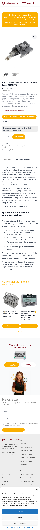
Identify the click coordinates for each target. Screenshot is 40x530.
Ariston (12, 150)
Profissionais (6, 485)
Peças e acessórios (26, 454)
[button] (37, 490)
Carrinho (5, 478)
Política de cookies (12, 527)
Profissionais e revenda (27, 458)
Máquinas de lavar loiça (16, 146)
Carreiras (23, 444)
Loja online (5, 471)
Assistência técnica (26, 447)
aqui (15, 269)
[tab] (7, 159)
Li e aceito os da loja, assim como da (21, 424)
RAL (21, 471)
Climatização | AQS (26, 451)
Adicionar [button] (11, 326)
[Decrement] (4, 137)
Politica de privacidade (27, 481)
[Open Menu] (24, 3)
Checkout (5, 481)
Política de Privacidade (26, 527)
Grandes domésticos (30, 146)
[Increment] (8, 137)
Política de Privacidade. (13, 425)
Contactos (23, 465)
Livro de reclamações (26, 485)
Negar (20, 517)
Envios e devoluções (26, 474)
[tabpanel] (20, 220)
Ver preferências (20, 523)
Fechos (4, 147)
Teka (8, 150)
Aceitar (20, 511)
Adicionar (19, 137)
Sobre (22, 440)
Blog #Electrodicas (26, 461)
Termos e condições (26, 478)
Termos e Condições (18, 424)
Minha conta (6, 474)
